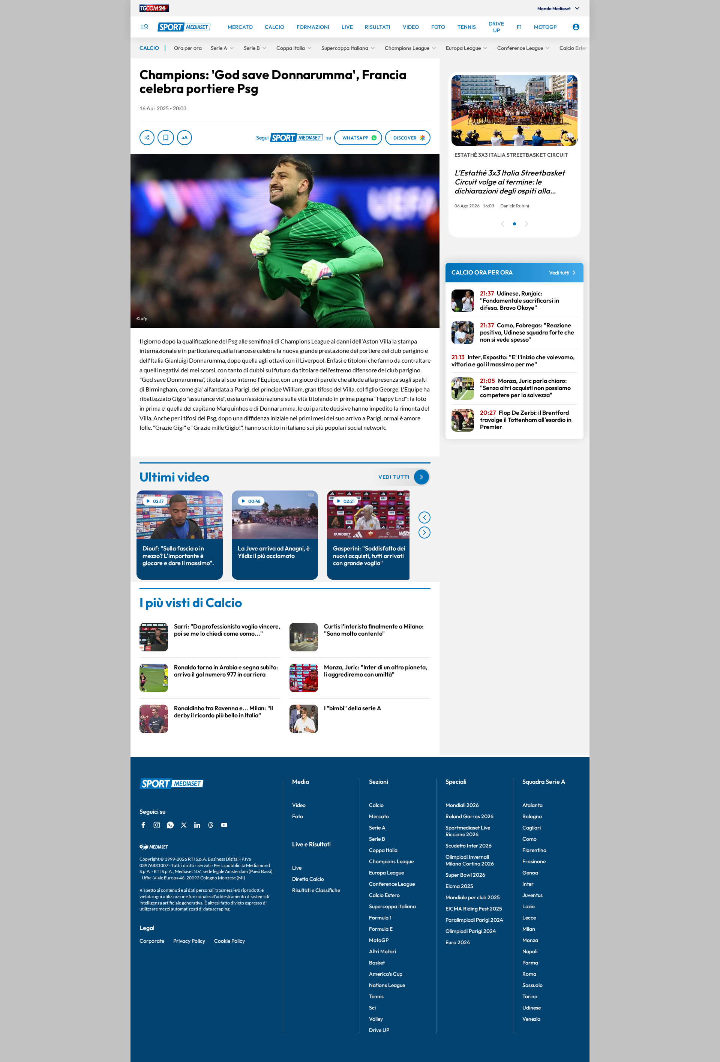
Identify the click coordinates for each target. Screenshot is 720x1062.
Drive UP (379, 1030)
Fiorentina (534, 850)
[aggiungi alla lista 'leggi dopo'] (166, 137)
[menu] (144, 27)
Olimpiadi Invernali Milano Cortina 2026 (470, 860)
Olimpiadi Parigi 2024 (471, 931)
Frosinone (534, 861)
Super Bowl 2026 (465, 875)
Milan (528, 929)
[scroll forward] (424, 532)
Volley (376, 1019)
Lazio (528, 906)
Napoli (529, 951)
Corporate (152, 941)
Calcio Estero (384, 895)
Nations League (387, 985)
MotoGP (378, 940)
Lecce (529, 917)
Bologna (532, 816)
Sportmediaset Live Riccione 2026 (468, 831)
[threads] (210, 825)
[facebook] (143, 825)
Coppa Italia (383, 850)
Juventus (532, 895)
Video (299, 805)
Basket (377, 962)
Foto (297, 816)
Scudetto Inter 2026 (469, 845)
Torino (529, 996)
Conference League (392, 883)
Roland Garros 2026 (470, 816)
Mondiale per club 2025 (473, 897)
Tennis (376, 996)
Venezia (531, 1019)
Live (297, 867)
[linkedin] (197, 825)
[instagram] (156, 825)
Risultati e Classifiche (316, 890)
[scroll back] (424, 518)
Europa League (386, 872)
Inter (528, 883)
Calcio (376, 805)
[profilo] (576, 27)
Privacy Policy (189, 941)
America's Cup (385, 973)
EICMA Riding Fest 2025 (474, 908)
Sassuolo (532, 985)
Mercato (379, 816)
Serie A (377, 827)
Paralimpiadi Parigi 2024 (474, 919)
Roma (529, 973)
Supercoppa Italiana (392, 906)
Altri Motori (382, 951)
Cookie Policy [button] (229, 941)
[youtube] (224, 825)
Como (529, 839)
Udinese (531, 1007)
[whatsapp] (170, 825)
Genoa (530, 872)
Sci (372, 1007)
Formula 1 (380, 917)
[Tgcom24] (154, 8)
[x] (184, 825)
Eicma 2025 (459, 886)
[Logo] (185, 27)
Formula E (381, 929)
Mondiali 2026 (462, 805)
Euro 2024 (458, 942)
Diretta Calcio (308, 879)
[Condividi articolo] (147, 137)
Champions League (391, 861)
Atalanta (532, 805)
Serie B (377, 839)
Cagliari (531, 827)
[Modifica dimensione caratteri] (184, 137)
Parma (530, 962)
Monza (530, 940)
